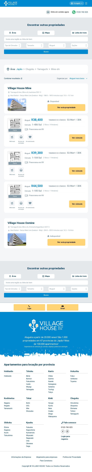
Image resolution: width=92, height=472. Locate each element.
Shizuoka (29, 411)
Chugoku (74, 398)
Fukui (72, 376)
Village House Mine (19, 88)
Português (77, 3)
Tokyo (50, 392)
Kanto (51, 371)
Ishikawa (73, 379)
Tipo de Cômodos (11, 45)
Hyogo (50, 403)
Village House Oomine (21, 223)
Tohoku (29, 371)
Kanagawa (52, 384)
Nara (50, 408)
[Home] (46, 325)
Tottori (72, 411)
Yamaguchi (74, 414)
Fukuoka (29, 427)
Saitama (51, 387)
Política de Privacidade (72, 457)
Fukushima (30, 381)
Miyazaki (29, 435)
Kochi (6, 433)
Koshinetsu (9, 398)
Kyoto (50, 406)
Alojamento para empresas (46, 457)
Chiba (50, 376)
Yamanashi (8, 408)
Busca (46, 52)
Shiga (50, 414)
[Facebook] (63, 431)
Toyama (73, 381)
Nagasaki (29, 438)
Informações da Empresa (21, 457)
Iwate (28, 384)
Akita (28, 376)
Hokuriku (74, 371)
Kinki (50, 398)
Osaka (50, 411)
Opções (74, 45)
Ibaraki (51, 381)
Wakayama (52, 416)
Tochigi (51, 389)
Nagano (7, 403)
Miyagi (28, 387)
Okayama (74, 406)
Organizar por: (62, 78)
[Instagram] (67, 431)
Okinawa (29, 443)
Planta (15, 130)
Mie (27, 408)
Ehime (6, 427)
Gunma (51, 379)
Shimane (73, 408)
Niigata (7, 406)
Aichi (28, 403)
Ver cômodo (77, 138)
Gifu (27, 406)
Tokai (28, 398)
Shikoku (8, 422)
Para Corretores (46, 461)
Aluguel (52, 45)
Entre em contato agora (60, 12)
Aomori (29, 379)
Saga (28, 446)
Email (63, 308)
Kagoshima (30, 430)
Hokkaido (8, 371)
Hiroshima (74, 403)
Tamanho (30, 45)
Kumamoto (30, 433)
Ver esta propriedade (66, 107)
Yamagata (30, 389)
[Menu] (86, 3)
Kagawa (7, 430)
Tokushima (8, 435)
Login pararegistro (65, 437)
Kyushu (29, 422)
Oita (27, 441)
